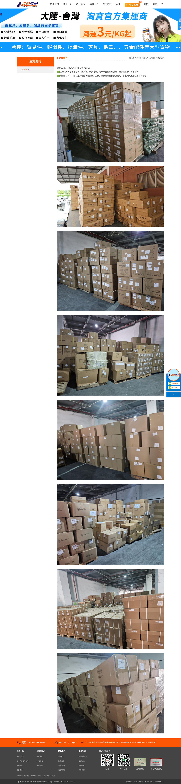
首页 (145, 58)
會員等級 (20, 770)
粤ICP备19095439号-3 (67, 782)
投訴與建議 (61, 770)
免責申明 (129, 782)
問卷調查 (82, 770)
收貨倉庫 (80, 4)
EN (162, 4)
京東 (53, 776)
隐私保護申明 (138, 782)
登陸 (118, 4)
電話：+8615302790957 (34, 742)
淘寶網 (26, 776)
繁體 (146, 4)
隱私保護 (61, 761)
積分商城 (40, 757)
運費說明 (67, 4)
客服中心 (94, 4)
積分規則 (20, 765)
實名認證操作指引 (22, 761)
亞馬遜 (33, 776)
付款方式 (61, 757)
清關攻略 (82, 765)
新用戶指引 (20, 757)
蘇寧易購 (46, 776)
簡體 (155, 4)
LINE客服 (175, 383)
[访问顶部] (173, 394)
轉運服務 (54, 4)
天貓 (39, 776)
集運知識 (82, 761)
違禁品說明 (61, 765)
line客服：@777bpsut (67, 742)
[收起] (173, 375)
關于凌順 (107, 4)
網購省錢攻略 (83, 757)
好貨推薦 (40, 761)
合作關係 (40, 765)
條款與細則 (158, 782)
